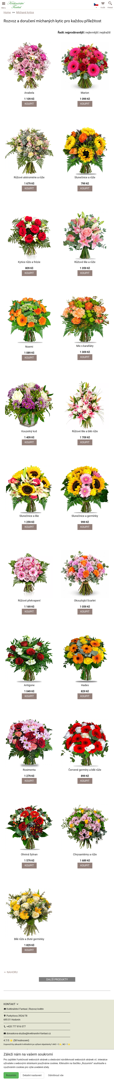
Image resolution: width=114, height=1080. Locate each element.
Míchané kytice (25, 12)
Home (7, 12)
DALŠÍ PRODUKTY (57, 979)
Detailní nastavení (32, 1075)
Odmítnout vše (55, 1075)
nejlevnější (92, 32)
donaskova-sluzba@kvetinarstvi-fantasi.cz (28, 1033)
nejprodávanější (74, 32)
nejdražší (105, 32)
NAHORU (12, 972)
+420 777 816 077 (16, 1026)
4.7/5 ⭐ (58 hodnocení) (16, 1040)
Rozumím (11, 1075)
